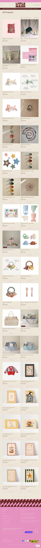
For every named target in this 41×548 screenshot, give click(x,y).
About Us (4, 513)
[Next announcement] (39, 1)
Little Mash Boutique (13, 544)
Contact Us (4, 525)
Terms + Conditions (5, 520)
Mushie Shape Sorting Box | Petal (8, 249)
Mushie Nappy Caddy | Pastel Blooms (8, 328)
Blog (3, 511)
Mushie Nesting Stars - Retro (7, 170)
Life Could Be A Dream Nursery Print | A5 (9, 486)
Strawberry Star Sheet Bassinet (7, 38)
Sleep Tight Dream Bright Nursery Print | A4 (28, 486)
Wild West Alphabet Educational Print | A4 (28, 381)
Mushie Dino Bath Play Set (25, 249)
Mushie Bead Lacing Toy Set (25, 144)
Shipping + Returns (5, 522)
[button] (2, 5)
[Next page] (27, 496)
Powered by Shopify (19, 544)
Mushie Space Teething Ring (25, 118)
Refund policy (25, 544)
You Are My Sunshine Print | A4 (7, 433)
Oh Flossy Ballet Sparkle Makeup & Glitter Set (28, 64)
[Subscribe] (19, 532)
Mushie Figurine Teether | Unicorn (8, 118)
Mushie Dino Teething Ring (7, 302)
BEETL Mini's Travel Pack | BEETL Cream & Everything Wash (9, 65)
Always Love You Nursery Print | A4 (8, 407)
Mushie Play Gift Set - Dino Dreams (8, 223)
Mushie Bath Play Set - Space (7, 144)
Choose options (11, 386)
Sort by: (22, 17)
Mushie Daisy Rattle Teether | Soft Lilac (27, 197)
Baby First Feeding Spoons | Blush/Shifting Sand (29, 302)
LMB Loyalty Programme (6, 518)
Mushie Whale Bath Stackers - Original (27, 170)
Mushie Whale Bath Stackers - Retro (8, 197)
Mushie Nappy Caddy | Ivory (25, 328)
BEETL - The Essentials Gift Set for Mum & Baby (29, 38)
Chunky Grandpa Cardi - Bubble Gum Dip (9, 381)
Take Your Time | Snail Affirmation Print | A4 (28, 433)
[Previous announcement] (2, 1)
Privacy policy (30, 544)
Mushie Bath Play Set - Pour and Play (27, 223)
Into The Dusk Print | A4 (25, 407)
